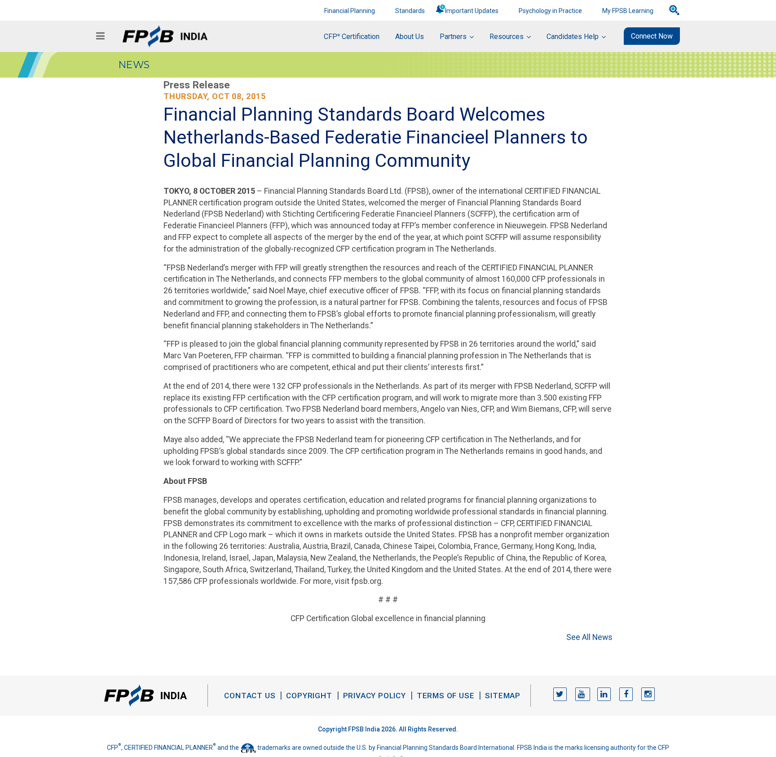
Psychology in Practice (550, 10)
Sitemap (502, 695)
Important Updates (471, 10)
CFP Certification (351, 36)
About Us (409, 36)
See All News (589, 637)
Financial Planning (349, 10)
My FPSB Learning (627, 10)
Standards (410, 10)
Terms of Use (446, 695)
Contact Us (249, 695)
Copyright (309, 695)
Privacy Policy (374, 695)
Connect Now (652, 36)
